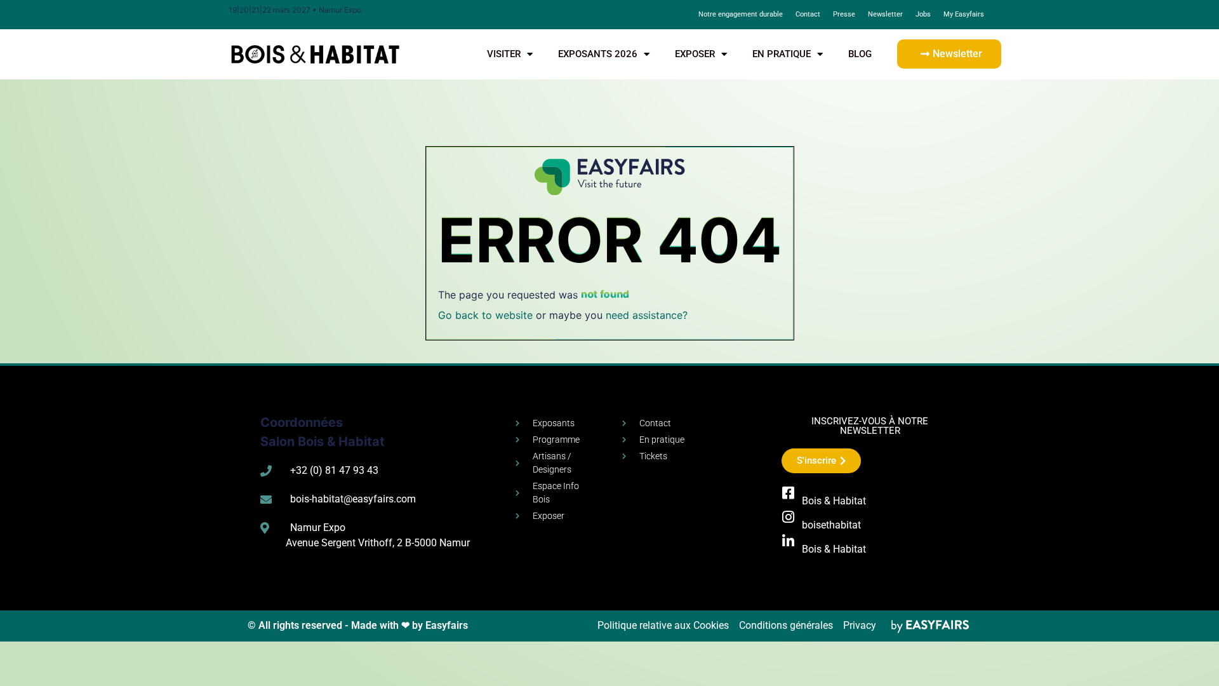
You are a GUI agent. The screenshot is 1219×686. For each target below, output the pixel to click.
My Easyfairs (963, 14)
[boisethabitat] (789, 517)
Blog (860, 54)
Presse (844, 14)
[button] (949, 54)
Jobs (923, 14)
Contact (808, 14)
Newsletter (885, 14)
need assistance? (647, 315)
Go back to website (485, 315)
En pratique (781, 54)
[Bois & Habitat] (789, 493)
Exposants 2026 (597, 54)
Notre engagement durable (740, 14)
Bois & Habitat (834, 501)
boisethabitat (831, 525)
